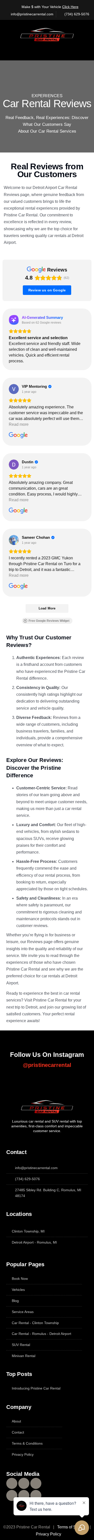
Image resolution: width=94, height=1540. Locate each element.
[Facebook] (11, 1483)
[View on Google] (14, 389)
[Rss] (35, 1495)
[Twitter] (35, 1483)
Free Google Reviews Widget (49, 621)
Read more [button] (19, 424)
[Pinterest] (23, 1495)
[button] (47, 49)
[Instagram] (23, 1483)
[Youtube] (11, 1495)
